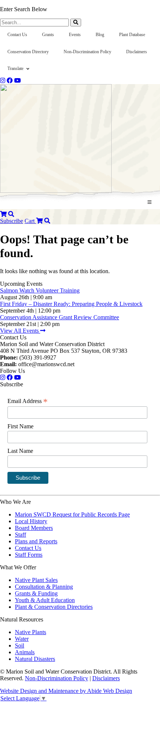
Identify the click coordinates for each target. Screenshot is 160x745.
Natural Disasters (35, 659)
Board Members (34, 528)
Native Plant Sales (36, 580)
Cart (30, 221)
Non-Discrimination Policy (56, 678)
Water (22, 639)
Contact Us (28, 548)
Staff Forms (28, 554)
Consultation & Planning (44, 586)
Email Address (27, 401)
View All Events (20, 330)
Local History (31, 521)
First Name (20, 426)
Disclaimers (106, 678)
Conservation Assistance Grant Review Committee (59, 317)
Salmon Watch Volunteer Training (40, 290)
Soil (19, 645)
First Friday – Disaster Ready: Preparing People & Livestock (71, 304)
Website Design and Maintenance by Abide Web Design (66, 691)
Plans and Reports (36, 541)
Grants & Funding (36, 593)
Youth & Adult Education (45, 600)
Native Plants (30, 632)
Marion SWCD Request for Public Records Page (72, 514)
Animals (25, 652)
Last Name (20, 451)
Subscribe (11, 221)
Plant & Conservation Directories (54, 607)
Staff (20, 534)
